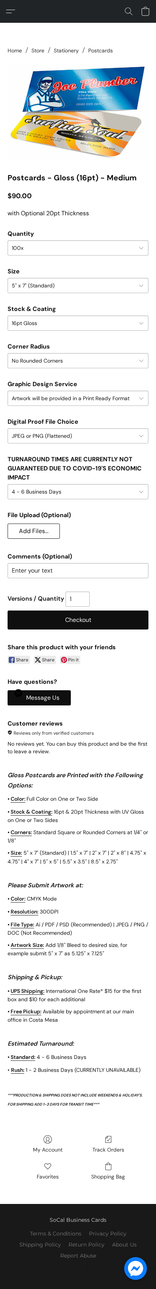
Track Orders (108, 1149)
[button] (12, 11)
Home (15, 50)
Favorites (48, 1176)
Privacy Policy (107, 1233)
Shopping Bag (108, 1176)
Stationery (66, 50)
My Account (47, 1149)
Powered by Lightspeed (78, 1268)
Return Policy (87, 1244)
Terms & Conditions (55, 1233)
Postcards (100, 50)
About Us (124, 1244)
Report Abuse (78, 1255)
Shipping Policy (40, 1244)
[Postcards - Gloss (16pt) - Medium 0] (78, 112)
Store (37, 50)
